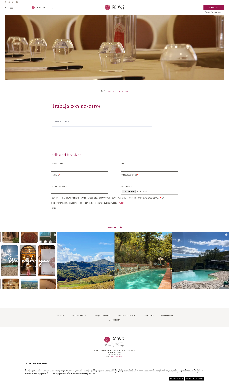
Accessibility (114, 319)
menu (6, 8)
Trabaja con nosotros (117, 91)
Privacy (121, 202)
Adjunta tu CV (127, 186)
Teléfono (56, 175)
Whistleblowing (167, 315)
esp (21, 8)
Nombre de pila (58, 163)
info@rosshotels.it (117, 356)
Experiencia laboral (60, 186)
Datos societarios (79, 315)
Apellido (125, 163)
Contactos (60, 315)
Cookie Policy (148, 315)
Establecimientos (42, 8)
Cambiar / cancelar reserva (213, 12)
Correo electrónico (129, 175)
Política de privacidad (126, 315)
